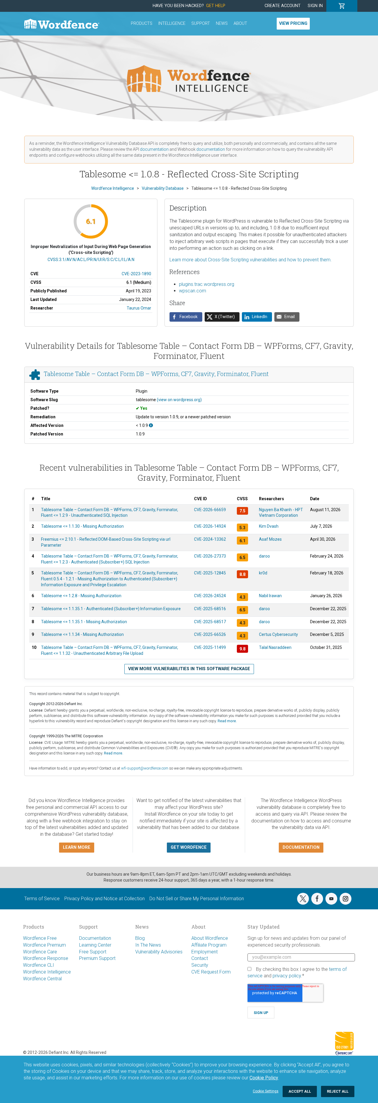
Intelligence (171, 23)
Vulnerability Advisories (159, 952)
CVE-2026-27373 (210, 556)
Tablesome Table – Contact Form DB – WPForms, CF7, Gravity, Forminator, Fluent (156, 374)
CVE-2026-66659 (210, 509)
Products (141, 23)
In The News (148, 945)
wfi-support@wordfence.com (144, 768)
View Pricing (293, 23)
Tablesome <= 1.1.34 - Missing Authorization (82, 634)
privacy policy (287, 976)
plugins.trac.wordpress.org (206, 284)
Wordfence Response (45, 958)
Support (200, 23)
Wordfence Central (42, 978)
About (240, 23)
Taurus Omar (139, 308)
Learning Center (95, 945)
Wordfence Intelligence (47, 972)
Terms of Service (42, 898)
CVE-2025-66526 (210, 634)
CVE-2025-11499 (210, 647)
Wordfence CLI (38, 965)
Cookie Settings (265, 1091)
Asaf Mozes (270, 539)
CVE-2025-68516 (210, 608)
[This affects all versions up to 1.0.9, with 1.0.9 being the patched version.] (151, 425)
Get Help (215, 5)
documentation (154, 149)
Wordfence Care (40, 952)
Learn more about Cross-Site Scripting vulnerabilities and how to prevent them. (251, 260)
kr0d (263, 573)
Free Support (92, 952)
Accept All (300, 1091)
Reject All (337, 1091)
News (222, 23)
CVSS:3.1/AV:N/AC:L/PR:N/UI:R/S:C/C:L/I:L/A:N (91, 259)
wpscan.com (192, 291)
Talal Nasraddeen (275, 647)
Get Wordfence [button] (189, 847)
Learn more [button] (76, 847)
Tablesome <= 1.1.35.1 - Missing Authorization (84, 621)
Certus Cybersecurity (278, 634)
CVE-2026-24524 (210, 595)
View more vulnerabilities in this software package (189, 668)
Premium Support (97, 958)
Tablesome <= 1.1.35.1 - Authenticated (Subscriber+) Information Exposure (111, 608)
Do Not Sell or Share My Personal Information (196, 898)
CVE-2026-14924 (210, 526)
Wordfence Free (40, 938)
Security (199, 965)
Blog (140, 938)
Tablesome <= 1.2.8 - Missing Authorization (81, 595)
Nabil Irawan (270, 595)
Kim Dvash (268, 526)
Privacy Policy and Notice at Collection (104, 898)
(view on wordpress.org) (179, 399)
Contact (199, 958)
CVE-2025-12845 (210, 573)
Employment (204, 952)
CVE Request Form (211, 972)
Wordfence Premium (44, 945)
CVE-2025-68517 (210, 621)
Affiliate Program (209, 945)
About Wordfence (209, 938)
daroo (264, 556)
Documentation (95, 938)
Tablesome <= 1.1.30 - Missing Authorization (82, 526)
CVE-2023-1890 (136, 273)
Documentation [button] (301, 847)
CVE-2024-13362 (210, 539)
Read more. (227, 721)
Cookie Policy (264, 1078)
